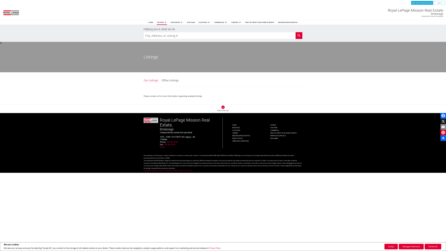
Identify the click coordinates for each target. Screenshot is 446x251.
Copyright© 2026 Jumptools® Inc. (154, 170)
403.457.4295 (169, 144)
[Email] (443, 127)
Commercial (219, 22)
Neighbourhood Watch (288, 22)
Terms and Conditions (240, 141)
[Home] (11, 13)
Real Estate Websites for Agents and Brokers (179, 170)
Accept (391, 246)
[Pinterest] (443, 132)
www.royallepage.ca (278, 136)
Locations (202, 22)
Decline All (432, 246)
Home (150, 22)
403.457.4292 (172, 142)
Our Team (191, 22)
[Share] (443, 138)
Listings (160, 22)
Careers (234, 22)
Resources (175, 22)
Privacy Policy (215, 248)
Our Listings (151, 80)
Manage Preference (411, 246)
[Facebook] (443, 116)
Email (162, 147)
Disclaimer (274, 138)
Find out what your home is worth (259, 22)
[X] (443, 121)
